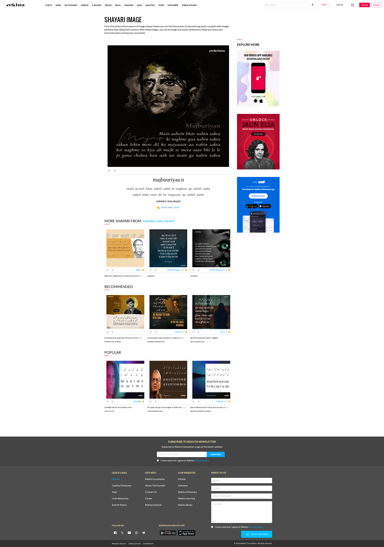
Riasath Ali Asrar (112, 342)
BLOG (118, 5)
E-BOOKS (96, 5)
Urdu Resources (120, 498)
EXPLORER (173, 5)
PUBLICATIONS (189, 5)
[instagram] (136, 532)
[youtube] (129, 532)
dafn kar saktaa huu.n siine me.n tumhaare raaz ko (127, 275)
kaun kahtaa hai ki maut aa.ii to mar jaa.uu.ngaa (212, 407)
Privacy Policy (201, 460)
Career (148, 498)
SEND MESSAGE (259, 534)
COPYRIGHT (148, 543)
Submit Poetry (119, 505)
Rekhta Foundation (155, 479)
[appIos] (186, 533)
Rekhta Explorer (153, 505)
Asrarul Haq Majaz (168, 201)
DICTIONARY (70, 5)
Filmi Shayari (173, 269)
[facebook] (115, 532)
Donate (376, 5)
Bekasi (164, 207)
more (203, 5)
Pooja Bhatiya (197, 342)
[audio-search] (312, 5)
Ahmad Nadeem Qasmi (200, 411)
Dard (177, 331)
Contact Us (151, 492)
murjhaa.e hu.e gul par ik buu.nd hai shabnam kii (126, 337)
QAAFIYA (150, 5)
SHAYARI (128, 5)
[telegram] (143, 532)
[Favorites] (109, 170)
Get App (364, 5)
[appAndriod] (167, 533)
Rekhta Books (185, 505)
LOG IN (339, 4)
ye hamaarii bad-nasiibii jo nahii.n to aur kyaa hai (170, 337)
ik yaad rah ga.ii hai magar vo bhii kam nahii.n (168, 407)
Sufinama (183, 485)
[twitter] (122, 532)
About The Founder (155, 485)
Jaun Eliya (109, 411)
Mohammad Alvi (155, 411)
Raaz (138, 269)
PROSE (108, 5)
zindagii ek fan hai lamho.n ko (118, 407)
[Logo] (15, 5)
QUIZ (139, 5)
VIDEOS (84, 5)
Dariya (219, 401)
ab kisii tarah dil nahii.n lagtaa (204, 337)
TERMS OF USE (134, 543)
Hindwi (182, 479)
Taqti (114, 492)
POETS (48, 5)
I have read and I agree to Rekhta (184, 460)
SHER (58, 5)
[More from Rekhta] (352, 5)
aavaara (151, 275)
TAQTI (161, 5)
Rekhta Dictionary (187, 492)
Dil (221, 331)
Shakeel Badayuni (156, 342)
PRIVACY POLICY (119, 543)
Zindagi (137, 401)
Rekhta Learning (186, 498)
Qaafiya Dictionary (121, 485)
